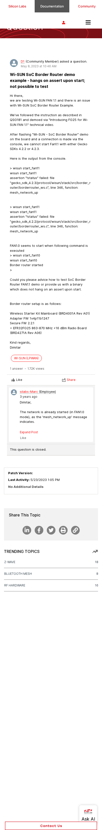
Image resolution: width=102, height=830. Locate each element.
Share (71, 380)
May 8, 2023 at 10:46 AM (38, 66)
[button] (51, 826)
